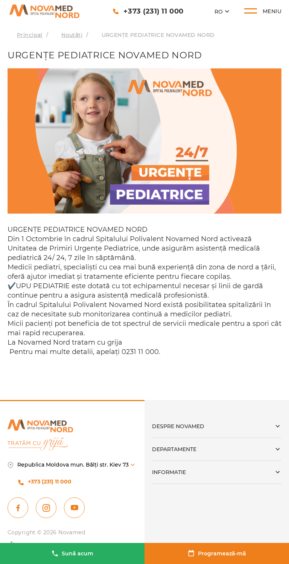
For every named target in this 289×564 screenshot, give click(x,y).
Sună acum (77, 553)
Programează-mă (222, 553)
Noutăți (71, 35)
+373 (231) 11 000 (153, 11)
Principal (30, 35)
